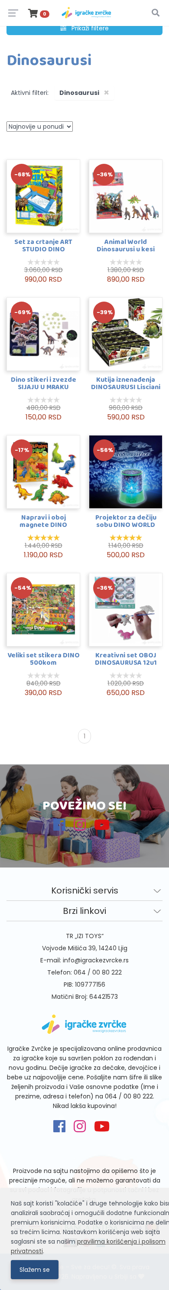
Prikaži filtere (87, 28)
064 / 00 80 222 (98, 972)
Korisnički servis (84, 890)
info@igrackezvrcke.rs (96, 960)
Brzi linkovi (84, 911)
